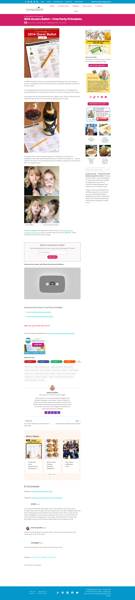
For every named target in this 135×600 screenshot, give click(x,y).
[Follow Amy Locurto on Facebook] (46, 412)
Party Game (29, 373)
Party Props (61, 373)
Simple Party (29, 376)
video (51, 376)
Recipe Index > (79, 1)
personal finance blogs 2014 (42, 491)
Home (42, 1)
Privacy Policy (42, 593)
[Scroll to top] (131, 594)
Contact (32, 593)
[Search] (108, 169)
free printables (45, 370)
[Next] (77, 455)
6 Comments (62, 22)
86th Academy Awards (42, 366)
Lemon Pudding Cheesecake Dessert (105, 140)
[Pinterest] (34, 1)
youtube (41, 379)
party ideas (39, 373)
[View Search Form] (109, 9)
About (49, 1)
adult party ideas (56, 366)
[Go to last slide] (28, 455)
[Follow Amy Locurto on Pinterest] (58, 412)
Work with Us (58, 1)
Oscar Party (56, 370)
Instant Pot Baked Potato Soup (91, 161)
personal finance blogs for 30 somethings (47, 497)
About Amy (32, 591)
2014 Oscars (29, 366)
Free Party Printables (31, 370)
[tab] (49, 473)
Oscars (64, 370)
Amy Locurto (32, 22)
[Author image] (25, 22)
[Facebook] (31, 1)
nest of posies (37, 527)
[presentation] (34, 448)
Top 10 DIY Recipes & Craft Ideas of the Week (37, 423)
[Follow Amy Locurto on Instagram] (52, 412)
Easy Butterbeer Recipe (91, 139)
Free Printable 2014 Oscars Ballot (39, 312)
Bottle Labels (68, 366)
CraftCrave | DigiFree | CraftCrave (44, 557)
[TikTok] (25, 1)
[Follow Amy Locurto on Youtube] (55, 412)
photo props (71, 373)
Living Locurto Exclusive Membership (61, 333)
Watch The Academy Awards (64, 376)
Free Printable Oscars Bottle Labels (40, 316)
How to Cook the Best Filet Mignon (105, 161)
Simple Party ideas (41, 376)
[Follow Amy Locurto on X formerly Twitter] (49, 412)
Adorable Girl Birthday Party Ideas (68, 422)
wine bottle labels (30, 379)
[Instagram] (28, 1)
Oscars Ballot (73, 370)
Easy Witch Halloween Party (69, 464)
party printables (50, 373)
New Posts (68, 1)
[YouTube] (37, 1)
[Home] (24, 16)
